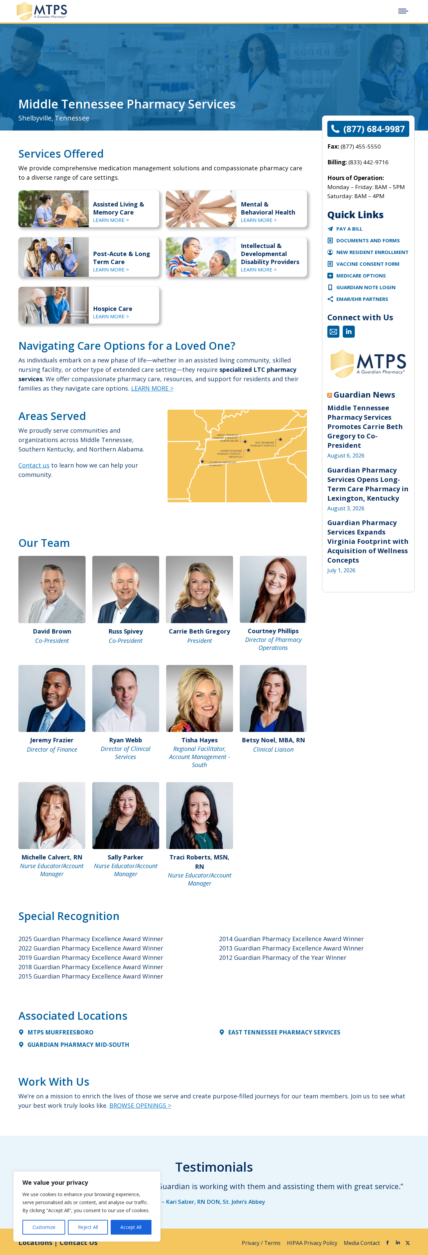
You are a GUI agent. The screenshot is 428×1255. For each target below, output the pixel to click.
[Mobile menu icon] (403, 11)
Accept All (130, 1227)
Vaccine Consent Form (368, 263)
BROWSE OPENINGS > (140, 1105)
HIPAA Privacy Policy (313, 1243)
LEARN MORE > (111, 220)
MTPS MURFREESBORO (60, 1032)
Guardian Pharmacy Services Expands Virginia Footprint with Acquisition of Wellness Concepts (368, 541)
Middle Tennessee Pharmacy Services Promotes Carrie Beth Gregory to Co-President (365, 426)
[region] (86, 1206)
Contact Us (79, 1242)
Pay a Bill (349, 228)
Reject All (88, 1227)
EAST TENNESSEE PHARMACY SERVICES (284, 1032)
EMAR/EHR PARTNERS (362, 299)
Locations (35, 1242)
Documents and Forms (368, 240)
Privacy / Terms (262, 1243)
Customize (44, 1227)
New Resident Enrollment (372, 252)
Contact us (33, 465)
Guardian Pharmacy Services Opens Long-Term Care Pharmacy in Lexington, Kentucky (368, 484)
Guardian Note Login (366, 287)
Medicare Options (361, 275)
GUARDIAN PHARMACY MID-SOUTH (78, 1045)
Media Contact (362, 1243)
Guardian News (364, 395)
